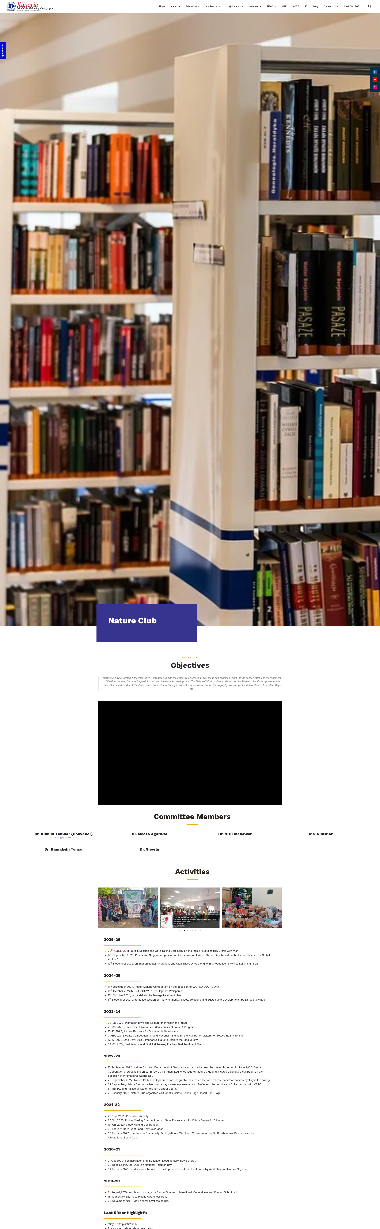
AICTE (295, 6)
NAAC (270, 6)
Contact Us (330, 6)
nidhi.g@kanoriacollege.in (66, 837)
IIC (306, 6)
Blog (315, 6)
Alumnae (253, 6)
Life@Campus (233, 6)
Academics (211, 6)
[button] (179, 930)
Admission (191, 6)
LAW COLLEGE (351, 6)
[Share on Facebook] (375, 72)
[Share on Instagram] (375, 87)
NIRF (284, 6)
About (174, 6)
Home (162, 6)
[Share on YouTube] (375, 79)
